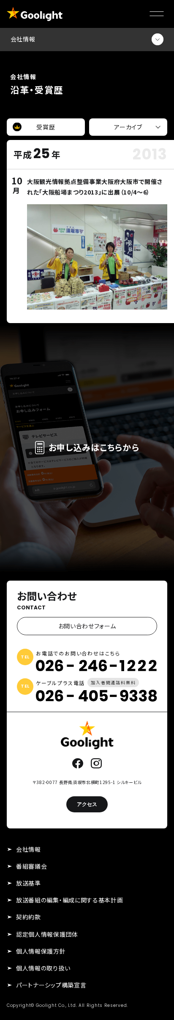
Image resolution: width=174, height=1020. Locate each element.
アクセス (87, 804)
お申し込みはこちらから (94, 447)
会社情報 (28, 849)
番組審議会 (31, 866)
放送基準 (28, 883)
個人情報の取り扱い (43, 968)
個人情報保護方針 (41, 951)
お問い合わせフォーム (87, 626)
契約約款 (28, 917)
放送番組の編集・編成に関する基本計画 (69, 900)
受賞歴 (45, 127)
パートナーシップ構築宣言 (51, 985)
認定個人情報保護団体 (47, 934)
